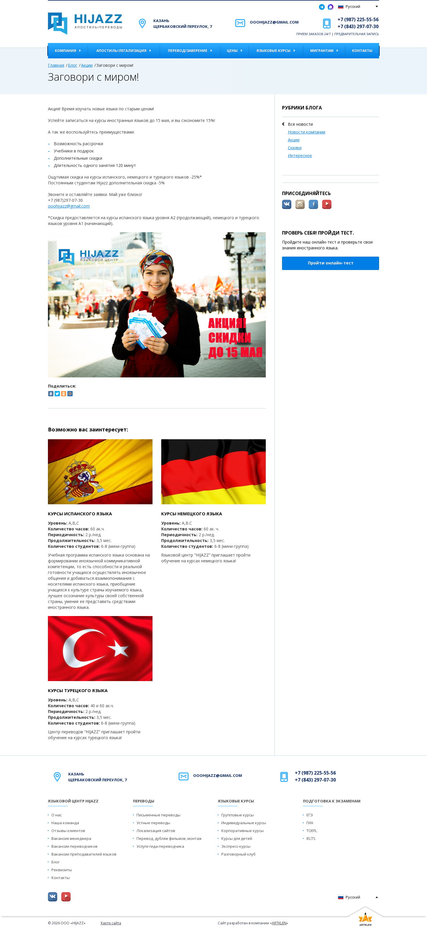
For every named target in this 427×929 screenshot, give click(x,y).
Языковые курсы (273, 50)
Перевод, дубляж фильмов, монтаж (169, 838)
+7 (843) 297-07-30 (358, 26)
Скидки (295, 147)
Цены (232, 50)
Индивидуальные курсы (243, 822)
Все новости (300, 124)
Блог (72, 65)
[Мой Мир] (70, 393)
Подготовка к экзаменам (331, 801)
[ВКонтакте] (50, 393)
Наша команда (65, 822)
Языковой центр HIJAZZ (73, 801)
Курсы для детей (236, 838)
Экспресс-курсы (235, 846)
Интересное (300, 155)
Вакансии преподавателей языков (83, 854)
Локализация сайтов (156, 830)
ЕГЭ (309, 815)
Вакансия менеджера (71, 838)
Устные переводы (153, 822)
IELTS (310, 838)
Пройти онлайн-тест (331, 263)
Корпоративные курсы (242, 830)
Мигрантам (321, 50)
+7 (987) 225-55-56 (358, 19)
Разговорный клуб (238, 854)
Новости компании (306, 132)
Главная (56, 65)
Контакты (362, 50)
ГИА (309, 822)
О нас (56, 815)
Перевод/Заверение (187, 50)
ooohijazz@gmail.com (274, 22)
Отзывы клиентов (68, 830)
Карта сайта (111, 923)
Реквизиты (61, 869)
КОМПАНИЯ (65, 50)
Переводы (143, 801)
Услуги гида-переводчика (160, 846)
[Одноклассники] (63, 393)
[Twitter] (57, 393)
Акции (87, 65)
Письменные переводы (158, 815)
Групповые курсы (237, 815)
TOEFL (311, 830)
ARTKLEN (279, 923)
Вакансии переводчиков (74, 846)
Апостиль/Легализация (121, 50)
